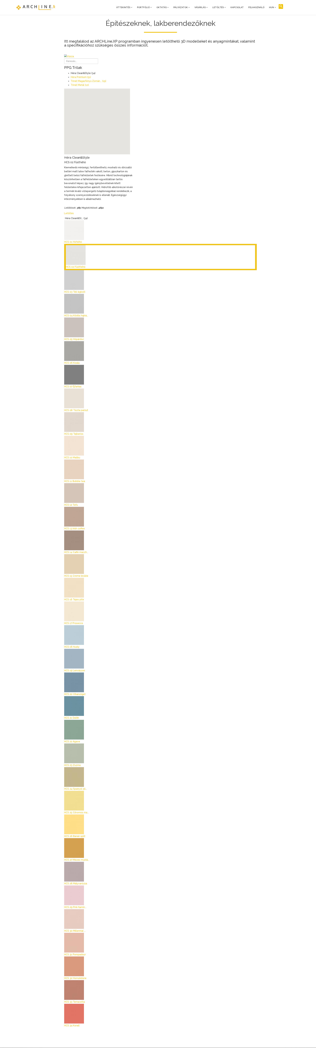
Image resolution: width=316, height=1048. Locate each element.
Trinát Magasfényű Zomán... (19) (88, 81)
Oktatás (162, 7)
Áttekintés (123, 7)
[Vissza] (160, 56)
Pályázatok (180, 7)
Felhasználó (256, 7)
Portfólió (143, 7)
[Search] (281, 6)
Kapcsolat (237, 7)
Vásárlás (200, 7)
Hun (271, 7)
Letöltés (218, 7)
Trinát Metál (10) (80, 85)
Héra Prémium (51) (81, 77)
